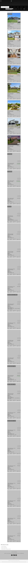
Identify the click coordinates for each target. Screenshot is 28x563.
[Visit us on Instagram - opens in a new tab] (16, 555)
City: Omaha (7, 8)
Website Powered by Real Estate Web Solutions (14, 560)
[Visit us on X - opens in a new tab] (14, 555)
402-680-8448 (22, 553)
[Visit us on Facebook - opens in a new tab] (11, 555)
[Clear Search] (16, 9)
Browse (4, 546)
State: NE (11, 8)
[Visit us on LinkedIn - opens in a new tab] (13, 555)
